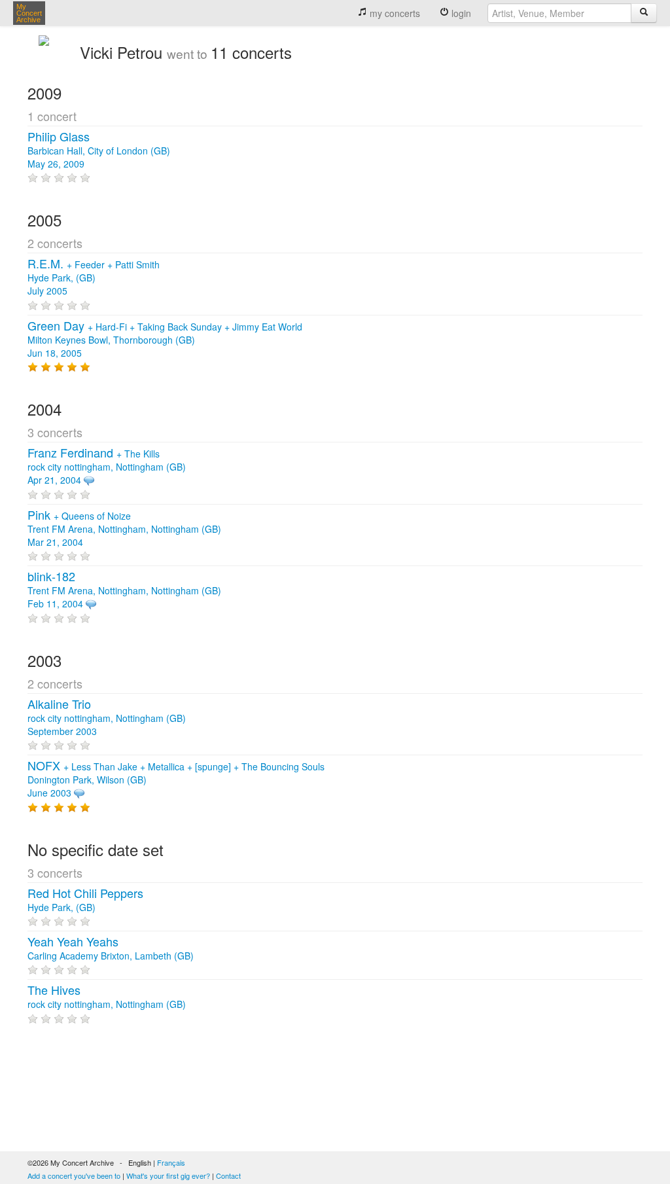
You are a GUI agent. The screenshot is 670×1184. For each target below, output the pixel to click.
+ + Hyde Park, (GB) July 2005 (93, 277)
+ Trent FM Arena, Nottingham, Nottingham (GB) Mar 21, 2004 (124, 528)
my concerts (393, 13)
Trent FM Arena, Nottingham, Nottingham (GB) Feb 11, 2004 (124, 590)
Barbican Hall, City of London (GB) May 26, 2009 (98, 150)
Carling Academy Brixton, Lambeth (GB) (110, 949)
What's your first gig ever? (168, 1175)
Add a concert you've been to (73, 1175)
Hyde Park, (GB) (85, 901)
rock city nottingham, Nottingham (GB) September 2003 (106, 718)
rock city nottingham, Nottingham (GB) (106, 997)
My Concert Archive (29, 13)
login (460, 13)
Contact (228, 1175)
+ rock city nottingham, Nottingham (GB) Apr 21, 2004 (106, 466)
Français (171, 1162)
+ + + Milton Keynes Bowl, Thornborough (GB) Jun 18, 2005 (164, 339)
